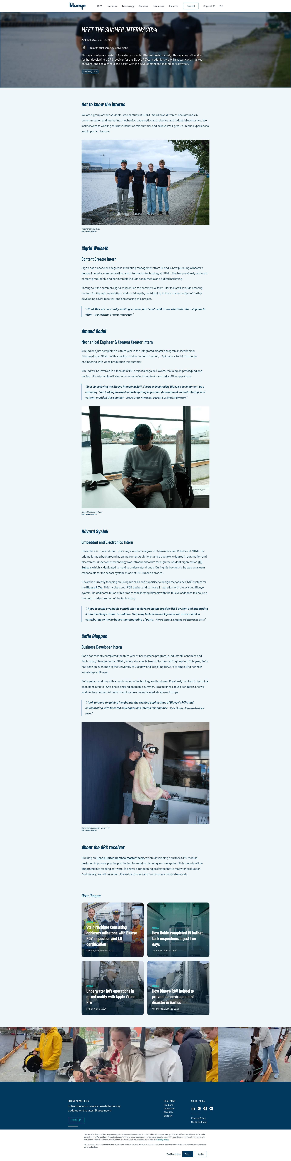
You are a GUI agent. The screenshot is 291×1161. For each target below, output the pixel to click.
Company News (90, 71)
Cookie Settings (199, 1121)
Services (143, 6)
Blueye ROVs (94, 587)
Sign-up (76, 1120)
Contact (191, 6)
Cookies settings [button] (174, 1154)
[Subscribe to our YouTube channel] (211, 1108)
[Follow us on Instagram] (199, 1108)
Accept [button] (188, 1154)
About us (173, 6)
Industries (169, 1108)
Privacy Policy (162, 1139)
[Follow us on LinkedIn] (193, 1108)
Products (168, 1104)
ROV (99, 6)
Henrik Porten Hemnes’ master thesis (120, 858)
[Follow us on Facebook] (205, 1108)
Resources (158, 6)
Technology (128, 6)
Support (168, 1115)
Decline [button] (200, 1154)
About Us (168, 1112)
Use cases (112, 6)
